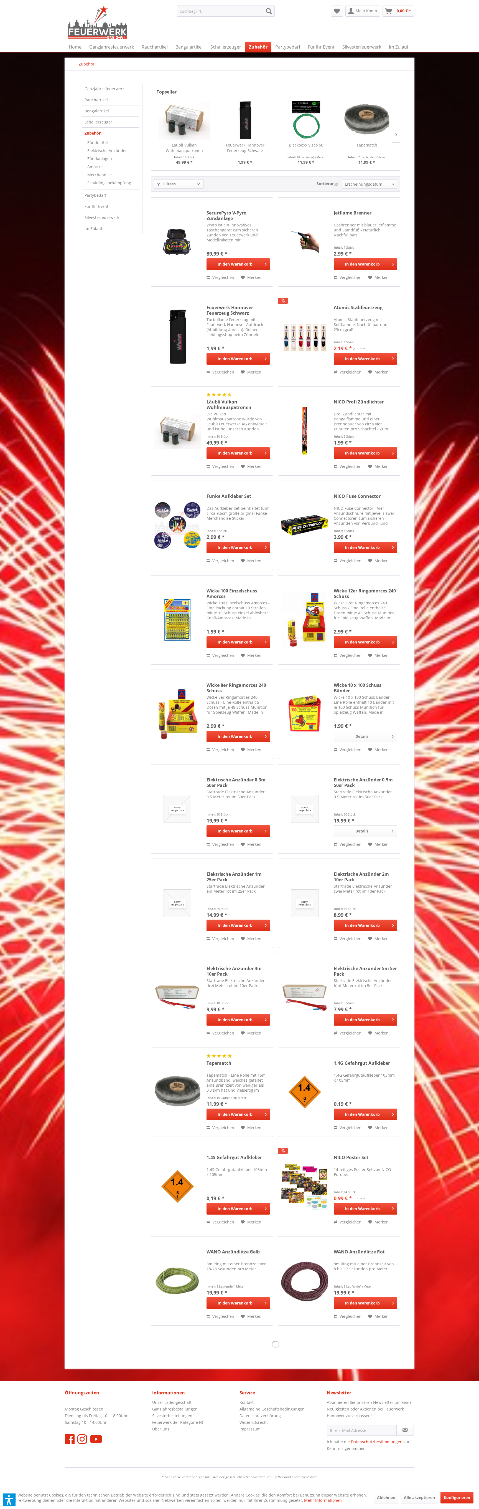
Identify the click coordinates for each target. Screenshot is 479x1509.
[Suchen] (269, 11)
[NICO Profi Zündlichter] (304, 431)
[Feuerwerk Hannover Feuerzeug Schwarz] (245, 120)
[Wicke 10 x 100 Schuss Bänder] (304, 714)
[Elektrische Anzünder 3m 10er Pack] (177, 997)
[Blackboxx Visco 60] (306, 120)
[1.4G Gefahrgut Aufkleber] (304, 1092)
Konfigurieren (457, 1497)
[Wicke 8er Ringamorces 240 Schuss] (177, 714)
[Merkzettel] (337, 11)
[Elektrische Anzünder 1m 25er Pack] (177, 903)
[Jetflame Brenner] (304, 242)
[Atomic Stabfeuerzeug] (304, 336)
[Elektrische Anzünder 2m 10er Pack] (304, 903)
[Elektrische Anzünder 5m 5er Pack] (304, 997)
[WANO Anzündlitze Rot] (304, 1281)
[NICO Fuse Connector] (304, 525)
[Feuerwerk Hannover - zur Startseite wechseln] (97, 22)
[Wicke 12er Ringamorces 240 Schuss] (304, 620)
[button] (9, 1499)
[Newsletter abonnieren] (405, 1430)
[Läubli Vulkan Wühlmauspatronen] (184, 120)
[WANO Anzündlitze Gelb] (177, 1281)
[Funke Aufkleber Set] (177, 525)
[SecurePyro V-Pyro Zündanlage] (177, 242)
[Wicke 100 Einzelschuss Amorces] (177, 620)
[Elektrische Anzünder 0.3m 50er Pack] (177, 809)
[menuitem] (226, 11)
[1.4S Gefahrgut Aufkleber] (177, 1186)
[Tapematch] (367, 120)
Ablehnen (386, 1497)
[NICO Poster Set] (304, 1186)
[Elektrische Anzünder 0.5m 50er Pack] (304, 809)
